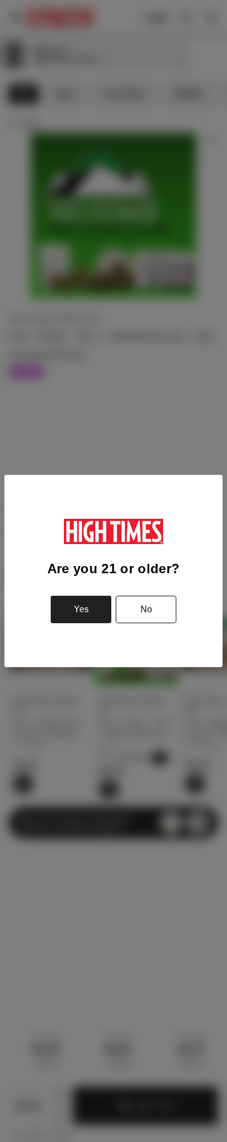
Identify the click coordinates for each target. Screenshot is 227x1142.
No (146, 609)
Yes (81, 609)
